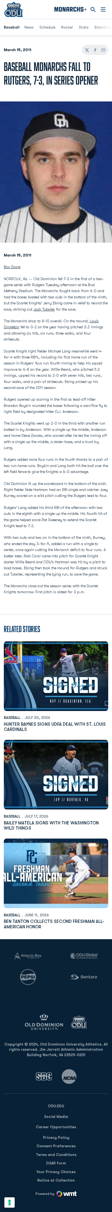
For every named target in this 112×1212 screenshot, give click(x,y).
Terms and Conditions (56, 1154)
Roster (67, 27)
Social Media (56, 1116)
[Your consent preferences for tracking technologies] (9, 1202)
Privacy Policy (56, 1137)
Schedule (47, 27)
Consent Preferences (56, 1146)
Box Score (12, 267)
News (29, 27)
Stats (84, 27)
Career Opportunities (56, 1127)
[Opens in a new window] (44, 1076)
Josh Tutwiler (44, 309)
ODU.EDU (56, 1105)
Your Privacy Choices (56, 1172)
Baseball (12, 717)
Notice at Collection (56, 1180)
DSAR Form (56, 1163)
